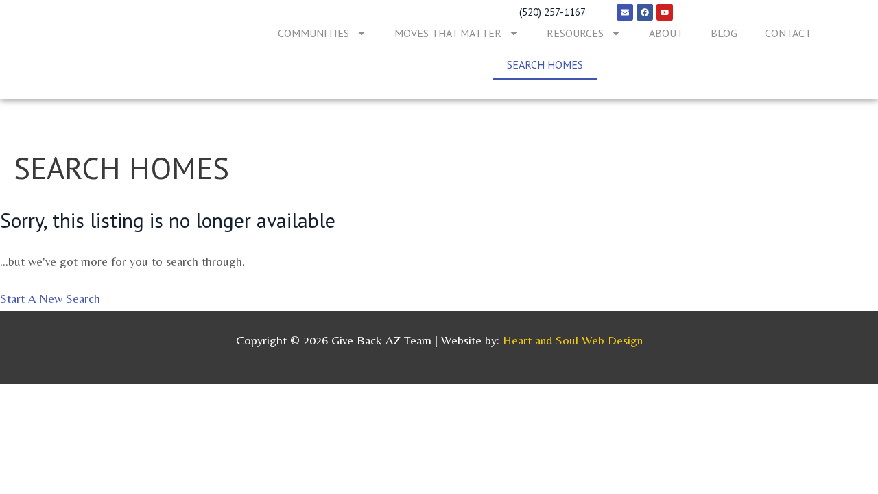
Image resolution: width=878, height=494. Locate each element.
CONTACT (788, 33)
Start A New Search (50, 298)
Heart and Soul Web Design (573, 340)
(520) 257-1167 (552, 12)
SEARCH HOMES (545, 64)
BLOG (724, 33)
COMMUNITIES (313, 33)
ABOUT (666, 33)
